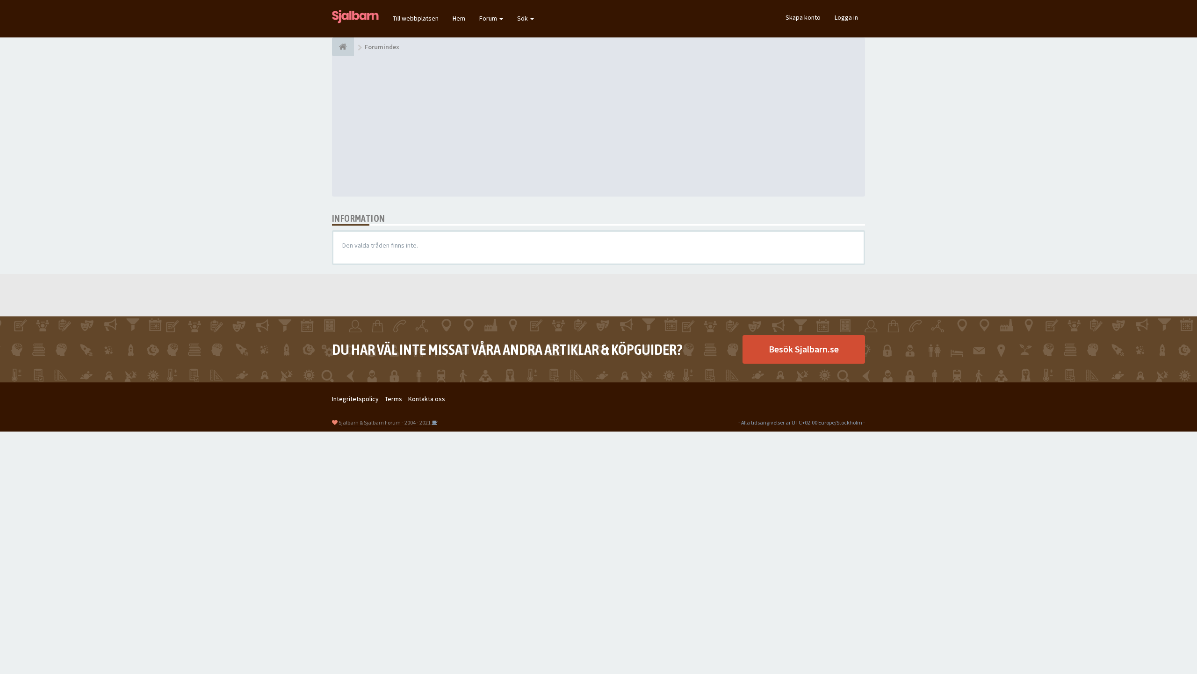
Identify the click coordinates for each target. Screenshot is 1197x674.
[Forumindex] (343, 46)
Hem (459, 18)
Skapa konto (803, 17)
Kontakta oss (426, 399)
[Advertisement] (598, 126)
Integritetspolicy (355, 399)
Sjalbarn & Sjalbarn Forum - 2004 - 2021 (385, 422)
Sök (523, 18)
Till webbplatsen (416, 18)
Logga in (846, 17)
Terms (393, 399)
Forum (488, 18)
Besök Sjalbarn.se (804, 349)
